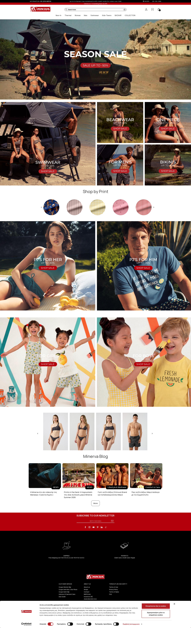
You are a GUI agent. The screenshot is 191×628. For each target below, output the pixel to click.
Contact (86, 592)
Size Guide (62, 597)
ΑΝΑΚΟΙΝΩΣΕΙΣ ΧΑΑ (90, 599)
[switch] (70, 624)
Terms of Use (113, 587)
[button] (66, 9)
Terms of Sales (114, 592)
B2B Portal (87, 594)
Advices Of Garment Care (67, 594)
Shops (86, 589)
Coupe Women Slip (65, 587)
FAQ (110, 594)
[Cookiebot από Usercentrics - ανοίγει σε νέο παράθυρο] (26, 624)
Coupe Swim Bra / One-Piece (68, 589)
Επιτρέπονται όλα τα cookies (156, 606)
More (95, 503)
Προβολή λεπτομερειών (131, 624)
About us (87, 587)
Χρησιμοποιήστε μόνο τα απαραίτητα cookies (156, 614)
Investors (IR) (88, 597)
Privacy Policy (113, 589)
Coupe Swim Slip (64, 592)
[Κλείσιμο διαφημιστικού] (174, 604)
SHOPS (146, 1)
